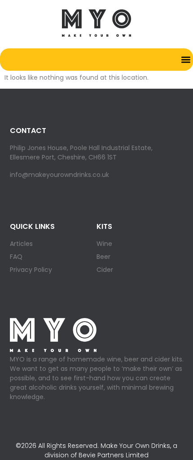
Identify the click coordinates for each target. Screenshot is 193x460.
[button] (185, 59)
